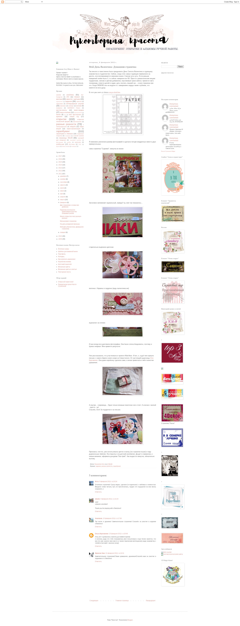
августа (63, 185)
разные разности (107, 466)
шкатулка (78, 142)
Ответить (98, 492)
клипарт (71, 106)
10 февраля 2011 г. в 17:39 (112, 518)
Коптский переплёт (65, 264)
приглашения (77, 121)
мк (65, 114)
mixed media (65, 146)
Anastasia (98, 518)
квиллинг (63, 106)
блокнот (77, 97)
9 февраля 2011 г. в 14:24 (109, 499)
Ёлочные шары (63, 249)
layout (58, 146)
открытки (61, 119)
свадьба (73, 126)
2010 (60, 236)
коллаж (78, 106)
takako (97, 499)
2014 (60, 165)
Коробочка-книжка (64, 262)
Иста (97, 481)
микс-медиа (79, 110)
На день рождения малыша (70, 224)
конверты (59, 108)
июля (62, 188)
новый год (74, 116)
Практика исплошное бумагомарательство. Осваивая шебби (68, 211)
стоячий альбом (78, 135)
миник (58, 114)
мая (61, 194)
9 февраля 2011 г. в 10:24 (108, 481)
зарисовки (59, 103)
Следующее (94, 600)
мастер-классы (61, 110)
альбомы (70, 95)
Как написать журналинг (66, 259)
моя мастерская (75, 114)
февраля (63, 202)
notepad (74, 146)
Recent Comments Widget (168, 151)
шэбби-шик (60, 144)
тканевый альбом (75, 140)
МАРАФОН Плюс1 (74, 108)
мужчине (59, 116)
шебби (69, 142)
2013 (60, 168)
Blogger (130, 620)
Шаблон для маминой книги (68, 251)
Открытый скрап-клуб (65, 282)
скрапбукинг (117, 466)
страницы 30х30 (66, 138)
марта (62, 199)
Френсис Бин (100, 553)
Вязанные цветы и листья (67, 269)
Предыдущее (150, 600)
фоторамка (59, 142)
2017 (60, 156)
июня (62, 191)
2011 (60, 174)
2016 (60, 159)
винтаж (59, 99)
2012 (60, 171)
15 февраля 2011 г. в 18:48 (118, 534)
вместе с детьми (73, 99)
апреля (63, 197)
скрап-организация (73, 129)
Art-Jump (72, 144)
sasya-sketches (114, 92)
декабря (63, 176)
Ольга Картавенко (101, 534)
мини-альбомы (65, 112)
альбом (58, 95)
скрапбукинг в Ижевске (64, 134)
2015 (60, 162)
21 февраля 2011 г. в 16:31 (115, 553)
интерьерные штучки (75, 104)
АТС (67, 97)
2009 (60, 239)
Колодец (61, 256)
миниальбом (78, 112)
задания (98, 466)
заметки (79, 101)
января (63, 232)
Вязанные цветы (64, 267)
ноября (63, 179)
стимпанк (67, 135)
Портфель (62, 254)
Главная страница (122, 600)
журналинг (59, 101)
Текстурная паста (64, 272)
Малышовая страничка (68, 221)
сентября (63, 182)
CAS (79, 144)
